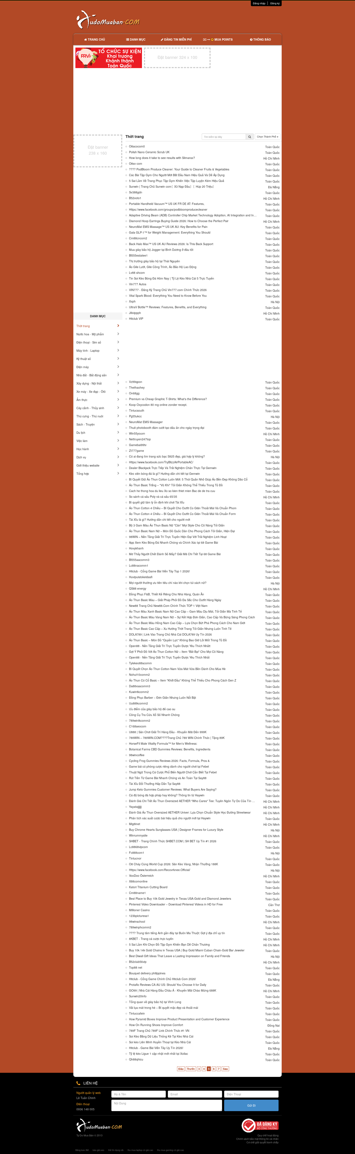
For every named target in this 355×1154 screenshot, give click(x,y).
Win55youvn (137, 433)
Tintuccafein (137, 1013)
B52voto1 (135, 198)
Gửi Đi (251, 1105)
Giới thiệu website (87, 465)
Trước (191, 1069)
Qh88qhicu (136, 1059)
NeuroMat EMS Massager (146, 422)
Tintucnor (135, 858)
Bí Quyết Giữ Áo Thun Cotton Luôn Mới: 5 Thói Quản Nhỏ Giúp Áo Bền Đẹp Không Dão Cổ (188, 479)
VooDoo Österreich (141, 875)
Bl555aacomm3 (139, 560)
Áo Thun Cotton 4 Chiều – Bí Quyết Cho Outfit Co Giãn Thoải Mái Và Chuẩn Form (182, 514)
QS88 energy (137, 588)
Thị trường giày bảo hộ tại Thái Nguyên (154, 261)
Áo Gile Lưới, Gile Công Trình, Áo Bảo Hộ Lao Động (162, 267)
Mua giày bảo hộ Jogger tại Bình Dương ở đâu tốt (161, 249)
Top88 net (135, 967)
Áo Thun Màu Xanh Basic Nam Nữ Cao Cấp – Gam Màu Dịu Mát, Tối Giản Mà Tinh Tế (185, 611)
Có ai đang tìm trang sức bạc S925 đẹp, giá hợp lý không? (167, 456)
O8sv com (135, 163)
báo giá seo (98, 1150)
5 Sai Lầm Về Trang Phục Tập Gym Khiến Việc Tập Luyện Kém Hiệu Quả (176, 181)
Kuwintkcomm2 (139, 692)
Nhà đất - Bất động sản (91, 375)
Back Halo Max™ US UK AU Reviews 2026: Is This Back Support (171, 244)
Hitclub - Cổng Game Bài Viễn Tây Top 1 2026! (159, 571)
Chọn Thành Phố (267, 136)
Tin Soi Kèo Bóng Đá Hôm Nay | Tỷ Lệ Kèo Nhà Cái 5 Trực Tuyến (171, 278)
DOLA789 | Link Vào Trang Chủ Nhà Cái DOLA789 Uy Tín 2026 (170, 634)
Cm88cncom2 (138, 238)
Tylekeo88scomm (140, 663)
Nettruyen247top (140, 439)
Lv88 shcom (137, 272)
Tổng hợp (82, 473)
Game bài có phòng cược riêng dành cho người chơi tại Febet (169, 766)
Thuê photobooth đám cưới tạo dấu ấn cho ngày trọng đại (166, 427)
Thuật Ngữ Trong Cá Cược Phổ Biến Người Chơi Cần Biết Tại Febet (173, 772)
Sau (225, 1069)
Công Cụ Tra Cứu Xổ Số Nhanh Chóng (154, 715)
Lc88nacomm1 (138, 565)
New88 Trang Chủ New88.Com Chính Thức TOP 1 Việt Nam (168, 605)
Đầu (180, 1069)
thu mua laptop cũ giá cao (140, 1150)
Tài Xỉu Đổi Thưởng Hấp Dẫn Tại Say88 (154, 783)
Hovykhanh (136, 548)
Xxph (132, 301)
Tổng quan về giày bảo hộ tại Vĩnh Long (155, 1002)
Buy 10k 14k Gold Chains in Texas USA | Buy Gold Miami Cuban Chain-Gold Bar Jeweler (186, 950)
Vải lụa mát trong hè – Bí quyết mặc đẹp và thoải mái (163, 1007)
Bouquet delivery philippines (147, 973)
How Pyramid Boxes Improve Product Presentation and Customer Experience (179, 1019)
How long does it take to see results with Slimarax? (162, 158)
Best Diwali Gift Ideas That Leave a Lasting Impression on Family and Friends (179, 956)
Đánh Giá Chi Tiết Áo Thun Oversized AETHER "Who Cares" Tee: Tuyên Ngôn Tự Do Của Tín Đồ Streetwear (193, 801)
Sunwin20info (137, 996)
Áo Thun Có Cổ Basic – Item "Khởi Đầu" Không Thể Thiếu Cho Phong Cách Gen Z (182, 680)
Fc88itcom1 (136, 852)
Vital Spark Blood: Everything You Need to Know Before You (168, 295)
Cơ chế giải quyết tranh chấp (263, 1142)
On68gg (134, 393)
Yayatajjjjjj (135, 806)
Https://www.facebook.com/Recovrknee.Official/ (159, 870)
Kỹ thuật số (83, 359)
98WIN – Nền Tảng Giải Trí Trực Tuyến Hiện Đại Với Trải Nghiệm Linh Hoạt (178, 537)
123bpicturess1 (139, 916)
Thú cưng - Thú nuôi (89, 416)
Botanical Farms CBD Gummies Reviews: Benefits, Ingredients (169, 749)
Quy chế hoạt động (268, 1135)
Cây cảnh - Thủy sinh (90, 408)
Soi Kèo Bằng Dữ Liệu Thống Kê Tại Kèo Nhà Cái (161, 1036)
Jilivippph (135, 313)
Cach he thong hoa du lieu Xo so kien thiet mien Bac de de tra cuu (172, 491)
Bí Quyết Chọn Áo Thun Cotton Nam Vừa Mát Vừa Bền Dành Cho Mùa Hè (177, 669)
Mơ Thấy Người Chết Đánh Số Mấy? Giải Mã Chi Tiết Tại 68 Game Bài (175, 554)
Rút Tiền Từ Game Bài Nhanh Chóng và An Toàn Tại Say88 (167, 778)
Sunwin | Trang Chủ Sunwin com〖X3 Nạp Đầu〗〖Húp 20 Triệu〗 (172, 186)
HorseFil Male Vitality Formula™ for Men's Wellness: (163, 743)
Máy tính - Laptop (87, 350)
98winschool (137, 921)
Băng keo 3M (82, 1150)
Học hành (82, 449)
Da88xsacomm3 (139, 686)
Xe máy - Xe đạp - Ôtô (91, 391)
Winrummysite (138, 835)
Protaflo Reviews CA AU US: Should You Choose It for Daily (167, 984)
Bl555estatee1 (138, 255)
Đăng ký (275, 3)
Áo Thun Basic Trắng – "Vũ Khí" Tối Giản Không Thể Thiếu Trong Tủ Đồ (176, 485)
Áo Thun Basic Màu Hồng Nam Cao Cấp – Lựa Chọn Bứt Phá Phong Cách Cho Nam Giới (187, 623)
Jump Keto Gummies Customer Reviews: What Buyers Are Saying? (173, 789)
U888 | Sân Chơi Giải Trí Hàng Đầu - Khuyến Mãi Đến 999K (167, 732)
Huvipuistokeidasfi (140, 577)
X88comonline (138, 881)
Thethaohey (137, 387)
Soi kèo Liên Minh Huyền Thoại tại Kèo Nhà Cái (160, 1042)
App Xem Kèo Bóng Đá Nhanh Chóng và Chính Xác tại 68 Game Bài (173, 542)
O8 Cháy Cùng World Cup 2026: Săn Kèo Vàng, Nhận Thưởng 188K (173, 864)
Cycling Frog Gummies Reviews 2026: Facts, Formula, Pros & (169, 760)
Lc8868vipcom (138, 847)
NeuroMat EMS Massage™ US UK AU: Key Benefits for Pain (168, 226)
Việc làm (82, 441)
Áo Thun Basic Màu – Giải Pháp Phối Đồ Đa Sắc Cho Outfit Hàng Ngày (175, 600)
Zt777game (136, 450)
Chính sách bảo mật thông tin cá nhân (257, 1138)
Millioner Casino (139, 910)
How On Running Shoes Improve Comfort (156, 1025)
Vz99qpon (135, 382)
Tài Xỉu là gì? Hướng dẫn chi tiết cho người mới (159, 519)
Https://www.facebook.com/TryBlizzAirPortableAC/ (161, 462)
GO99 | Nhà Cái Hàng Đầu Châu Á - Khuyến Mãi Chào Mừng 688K (172, 990)
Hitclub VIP (136, 318)
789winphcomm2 (140, 927)
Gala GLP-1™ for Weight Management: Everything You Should (169, 232)
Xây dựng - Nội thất (89, 383)
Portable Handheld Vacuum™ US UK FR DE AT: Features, (166, 203)
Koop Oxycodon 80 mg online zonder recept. (158, 404)
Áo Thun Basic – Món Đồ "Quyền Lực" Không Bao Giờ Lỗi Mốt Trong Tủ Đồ (178, 640)
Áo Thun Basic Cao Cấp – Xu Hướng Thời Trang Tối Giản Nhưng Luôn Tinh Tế (180, 628)
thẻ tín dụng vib (115, 1150)
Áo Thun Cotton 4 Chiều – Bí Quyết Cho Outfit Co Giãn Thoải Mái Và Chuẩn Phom (182, 508)
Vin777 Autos (137, 284)
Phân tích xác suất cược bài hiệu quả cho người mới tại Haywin (170, 818)
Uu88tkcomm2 (138, 703)
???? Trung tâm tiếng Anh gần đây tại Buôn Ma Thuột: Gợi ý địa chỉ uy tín (177, 933)
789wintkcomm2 (139, 720)
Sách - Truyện (85, 424)
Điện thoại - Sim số (88, 342)
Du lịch (80, 432)
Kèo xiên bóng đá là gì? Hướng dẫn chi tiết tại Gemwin (164, 473)
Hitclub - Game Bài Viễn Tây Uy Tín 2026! (156, 1048)
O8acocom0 (137, 146)
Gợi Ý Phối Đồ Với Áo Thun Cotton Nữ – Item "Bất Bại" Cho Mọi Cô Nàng (176, 651)
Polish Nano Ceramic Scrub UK (149, 152)
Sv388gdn (135, 192)
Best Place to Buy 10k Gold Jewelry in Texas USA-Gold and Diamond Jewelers (180, 898)
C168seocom (137, 726)
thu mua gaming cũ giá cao (170, 1150)
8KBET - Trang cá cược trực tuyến (151, 939)
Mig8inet (134, 824)
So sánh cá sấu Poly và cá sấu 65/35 (153, 496)
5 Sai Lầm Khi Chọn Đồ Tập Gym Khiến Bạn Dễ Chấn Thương (169, 944)
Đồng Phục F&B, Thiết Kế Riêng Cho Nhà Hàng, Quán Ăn (166, 594)
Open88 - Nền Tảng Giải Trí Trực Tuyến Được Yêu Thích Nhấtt (169, 646)
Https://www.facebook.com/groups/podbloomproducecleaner (168, 209)
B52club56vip (137, 961)
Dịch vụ (81, 457)
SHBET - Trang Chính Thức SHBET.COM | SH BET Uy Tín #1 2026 (172, 841)
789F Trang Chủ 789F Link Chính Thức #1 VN (159, 1030)
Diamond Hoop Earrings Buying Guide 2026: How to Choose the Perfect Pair (178, 221)
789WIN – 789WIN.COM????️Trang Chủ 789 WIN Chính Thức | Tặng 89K (177, 738)
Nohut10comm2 (139, 674)
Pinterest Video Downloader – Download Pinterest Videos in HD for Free (176, 904)
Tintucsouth (136, 410)
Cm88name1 (137, 893)
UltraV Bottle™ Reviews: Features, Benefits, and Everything (167, 307)
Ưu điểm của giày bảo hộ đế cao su (152, 709)
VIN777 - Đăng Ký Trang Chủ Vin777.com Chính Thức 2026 (168, 290)
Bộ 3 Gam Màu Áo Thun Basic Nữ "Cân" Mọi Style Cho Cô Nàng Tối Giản (177, 525)
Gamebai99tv (137, 445)
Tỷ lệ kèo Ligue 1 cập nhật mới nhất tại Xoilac (158, 1053)
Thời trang (83, 326)
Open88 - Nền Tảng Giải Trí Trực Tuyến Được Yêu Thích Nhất (169, 657)
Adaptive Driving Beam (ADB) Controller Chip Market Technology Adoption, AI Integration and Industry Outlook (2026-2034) (193, 215)
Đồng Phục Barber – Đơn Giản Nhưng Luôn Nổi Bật (162, 697)
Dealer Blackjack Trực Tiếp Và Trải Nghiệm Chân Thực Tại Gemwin (173, 468)
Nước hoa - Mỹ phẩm (90, 334)
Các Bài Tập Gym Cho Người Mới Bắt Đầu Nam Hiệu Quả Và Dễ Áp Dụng (177, 175)
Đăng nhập (259, 3)
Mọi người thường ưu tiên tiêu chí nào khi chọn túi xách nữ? (167, 582)
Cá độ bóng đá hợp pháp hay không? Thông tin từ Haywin (166, 795)
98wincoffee (136, 755)
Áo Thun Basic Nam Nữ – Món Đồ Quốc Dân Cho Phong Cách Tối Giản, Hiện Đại (182, 531)
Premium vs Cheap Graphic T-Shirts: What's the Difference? (168, 399)
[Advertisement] (220, 19)
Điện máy (82, 367)
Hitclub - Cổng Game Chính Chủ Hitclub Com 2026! (162, 979)
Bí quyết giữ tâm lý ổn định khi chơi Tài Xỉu (156, 502)
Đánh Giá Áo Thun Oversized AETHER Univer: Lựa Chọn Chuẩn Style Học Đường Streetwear (190, 812)
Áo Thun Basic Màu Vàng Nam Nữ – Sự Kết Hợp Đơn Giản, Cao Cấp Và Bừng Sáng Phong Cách (192, 617)
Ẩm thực (81, 400)
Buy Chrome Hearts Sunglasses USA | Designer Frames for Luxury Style (176, 829)
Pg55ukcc (135, 416)
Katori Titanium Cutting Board (148, 887)
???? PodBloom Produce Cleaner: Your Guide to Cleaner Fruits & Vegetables (179, 169)
